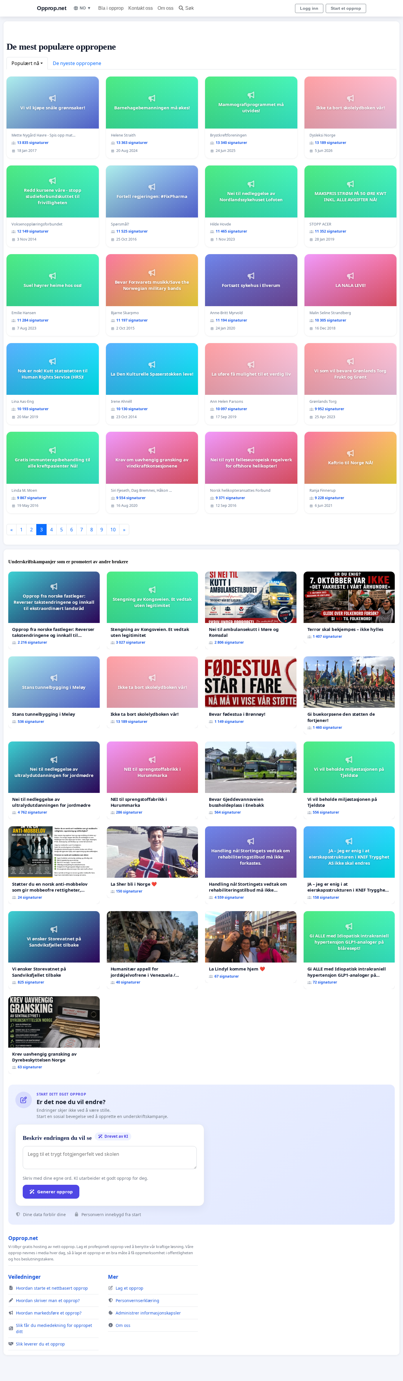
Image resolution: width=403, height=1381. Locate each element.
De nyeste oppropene (77, 63)
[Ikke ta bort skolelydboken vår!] (152, 692)
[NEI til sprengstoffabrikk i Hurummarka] (152, 780)
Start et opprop (346, 8)
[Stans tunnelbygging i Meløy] (54, 692)
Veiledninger (24, 1276)
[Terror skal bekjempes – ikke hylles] (349, 607)
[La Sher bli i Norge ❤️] (152, 862)
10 (113, 529)
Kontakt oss (140, 8)
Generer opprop (55, 1192)
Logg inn (309, 8)
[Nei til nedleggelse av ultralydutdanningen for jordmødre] (54, 780)
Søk (189, 8)
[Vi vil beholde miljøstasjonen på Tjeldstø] (349, 780)
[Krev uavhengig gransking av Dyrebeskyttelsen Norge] (54, 1035)
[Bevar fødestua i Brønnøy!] (250, 692)
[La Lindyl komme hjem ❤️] (250, 947)
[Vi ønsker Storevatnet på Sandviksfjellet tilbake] (54, 950)
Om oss (165, 8)
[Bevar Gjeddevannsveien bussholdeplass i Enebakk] (250, 780)
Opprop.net (51, 8)
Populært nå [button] (25, 63)
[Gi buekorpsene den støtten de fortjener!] (349, 695)
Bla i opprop (111, 8)
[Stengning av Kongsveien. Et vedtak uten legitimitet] (152, 610)
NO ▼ (85, 8)
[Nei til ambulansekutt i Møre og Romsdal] (250, 610)
